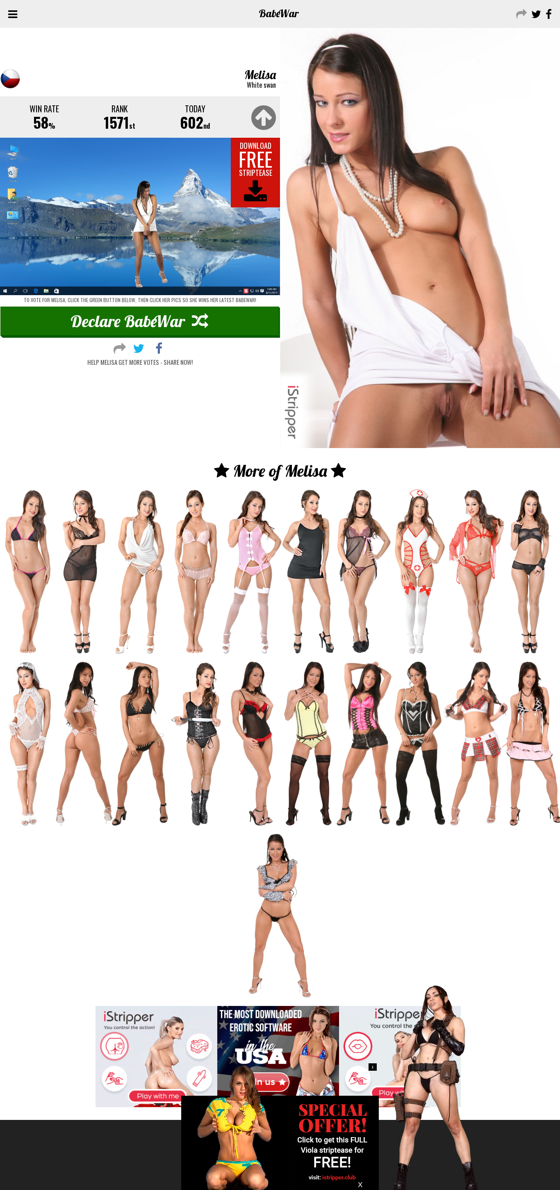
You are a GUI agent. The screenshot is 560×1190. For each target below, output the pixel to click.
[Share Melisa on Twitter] (138, 347)
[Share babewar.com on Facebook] (548, 13)
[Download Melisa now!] (140, 217)
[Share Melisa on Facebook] (158, 347)
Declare (128, 321)
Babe (279, 13)
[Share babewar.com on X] (535, 13)
